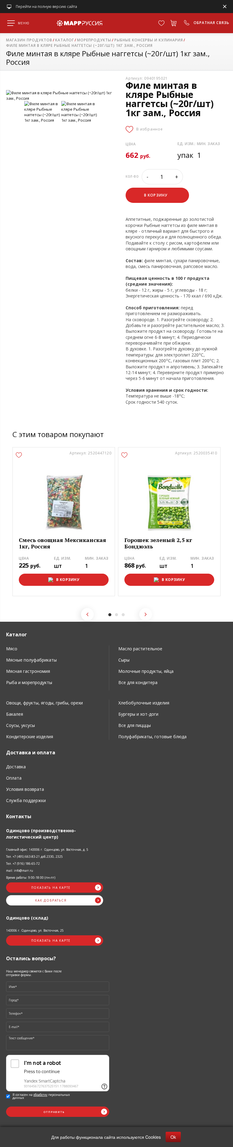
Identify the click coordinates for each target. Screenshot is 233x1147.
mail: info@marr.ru (19, 870)
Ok (173, 1137)
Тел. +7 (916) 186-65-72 (23, 863)
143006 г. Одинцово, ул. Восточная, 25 (35, 930)
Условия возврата (25, 789)
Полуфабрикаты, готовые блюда (152, 736)
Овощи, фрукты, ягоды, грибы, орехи (44, 703)
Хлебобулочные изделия (143, 703)
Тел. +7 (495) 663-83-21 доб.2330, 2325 (34, 856)
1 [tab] (109, 614)
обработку (40, 1095)
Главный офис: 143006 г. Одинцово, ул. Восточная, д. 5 (47, 849)
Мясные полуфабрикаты (31, 660)
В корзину (67, 579)
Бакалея (14, 714)
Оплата (14, 778)
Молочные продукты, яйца (146, 671)
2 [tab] (116, 614)
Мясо (11, 649)
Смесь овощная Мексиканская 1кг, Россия (62, 543)
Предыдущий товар (87, 614)
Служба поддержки (26, 800)
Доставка (16, 767)
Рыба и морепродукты (29, 682)
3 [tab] (123, 614)
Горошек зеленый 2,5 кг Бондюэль (158, 543)
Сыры (124, 660)
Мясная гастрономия (28, 671)
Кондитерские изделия (29, 736)
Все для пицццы (134, 725)
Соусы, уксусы (20, 725)
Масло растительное (140, 649)
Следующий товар (145, 614)
